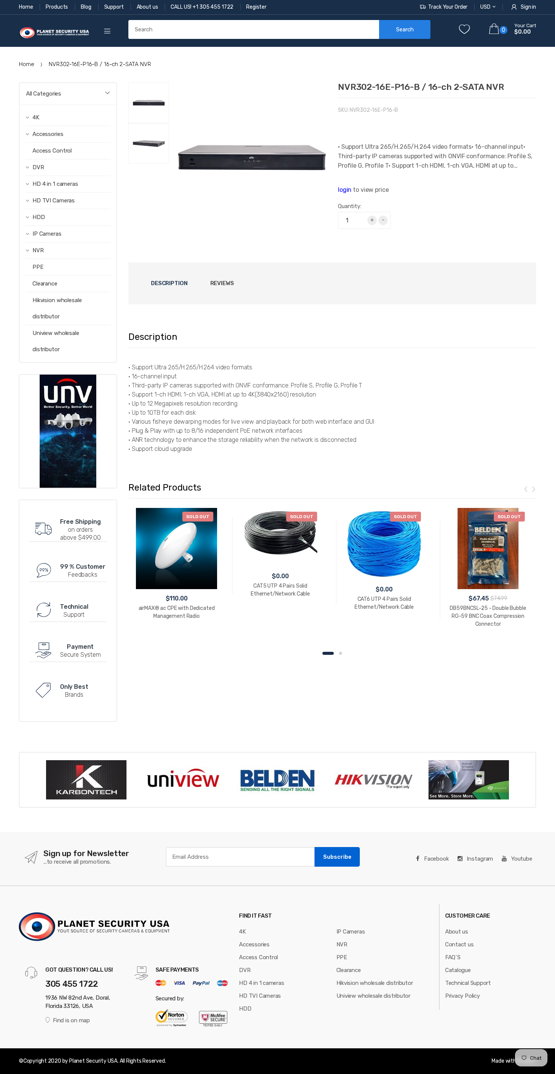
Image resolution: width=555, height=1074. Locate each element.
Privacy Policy (462, 995)
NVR (341, 944)
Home (26, 7)
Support (114, 7)
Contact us (459, 944)
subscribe (337, 856)
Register (256, 7)
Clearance (44, 283)
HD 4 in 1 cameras (261, 983)
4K (242, 931)
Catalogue (458, 970)
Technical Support (468, 983)
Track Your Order (447, 7)
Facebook (435, 858)
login (345, 189)
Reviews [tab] (222, 283)
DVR (244, 970)
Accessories (254, 944)
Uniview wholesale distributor (55, 341)
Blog (86, 7)
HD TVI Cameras (260, 995)
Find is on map (71, 1020)
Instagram (479, 858)
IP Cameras (350, 931)
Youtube (521, 858)
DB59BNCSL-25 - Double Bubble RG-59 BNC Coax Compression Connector (488, 616)
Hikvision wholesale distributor (57, 308)
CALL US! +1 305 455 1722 (202, 7)
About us (148, 7)
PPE (37, 267)
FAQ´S (453, 957)
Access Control (52, 150)
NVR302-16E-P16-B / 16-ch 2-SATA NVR (421, 87)
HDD (245, 1008)
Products (57, 7)
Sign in (528, 7)
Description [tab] (169, 283)
